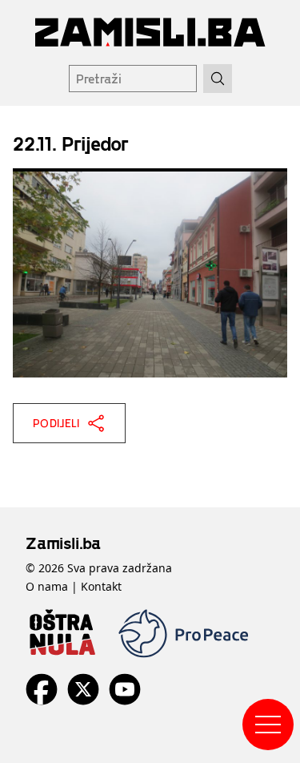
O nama (47, 586)
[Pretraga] (217, 78)
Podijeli (56, 423)
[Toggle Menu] (268, 724)
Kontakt (101, 586)
